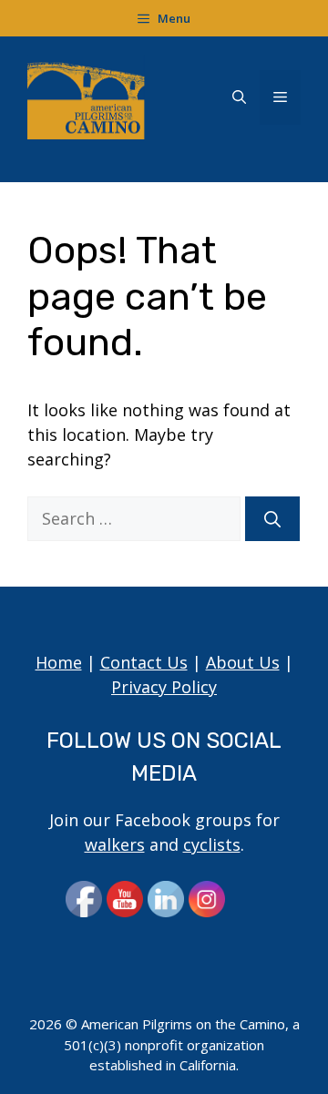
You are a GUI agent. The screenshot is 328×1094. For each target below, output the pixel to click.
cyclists (212, 844)
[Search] (272, 518)
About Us (243, 662)
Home (59, 662)
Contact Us (144, 662)
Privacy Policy (164, 687)
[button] (239, 97)
